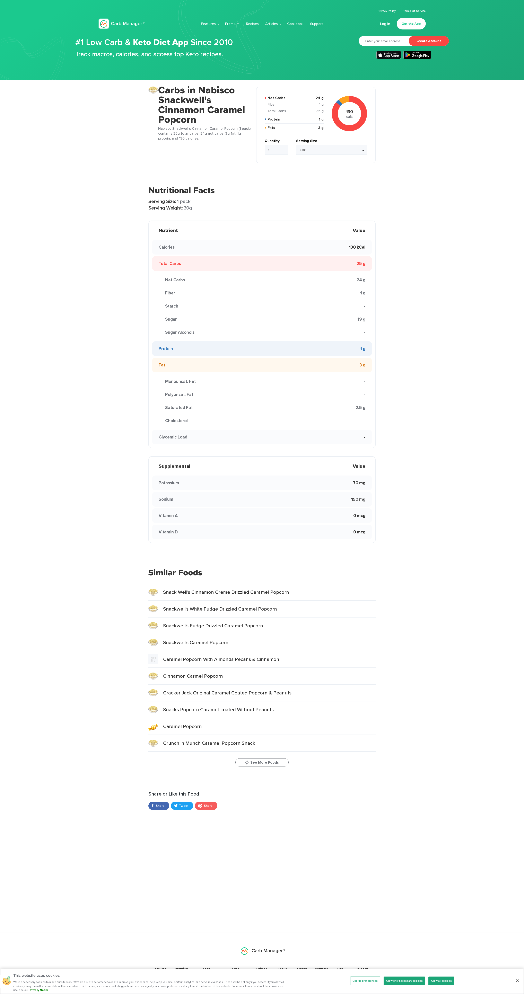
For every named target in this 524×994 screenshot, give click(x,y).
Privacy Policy (387, 11)
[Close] (517, 980)
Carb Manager (121, 23)
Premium (232, 23)
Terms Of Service (414, 11)
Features (208, 23)
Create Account (429, 40)
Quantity (272, 140)
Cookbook (295, 23)
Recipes (252, 23)
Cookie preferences (365, 981)
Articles (271, 23)
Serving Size (306, 140)
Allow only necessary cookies (404, 981)
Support (316, 23)
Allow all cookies (441, 981)
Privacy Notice (39, 990)
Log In (385, 23)
